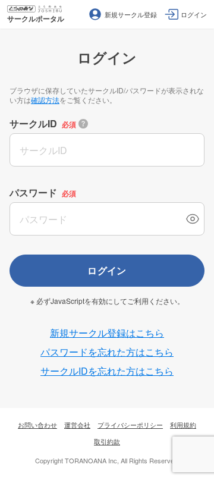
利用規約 (183, 424)
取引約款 (107, 441)
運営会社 (77, 424)
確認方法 (45, 100)
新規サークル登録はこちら (107, 333)
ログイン (107, 270)
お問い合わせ (37, 424)
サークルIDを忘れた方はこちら (107, 371)
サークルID (33, 123)
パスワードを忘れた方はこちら (107, 352)
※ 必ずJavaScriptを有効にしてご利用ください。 (107, 301)
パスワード (33, 192)
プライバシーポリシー (130, 424)
